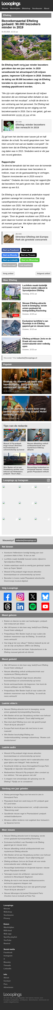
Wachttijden (15, 8)
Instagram (8, 956)
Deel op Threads (28, 255)
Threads (7, 965)
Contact (7, 981)
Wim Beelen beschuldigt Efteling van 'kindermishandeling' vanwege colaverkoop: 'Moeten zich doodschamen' (27, 737)
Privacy (7, 918)
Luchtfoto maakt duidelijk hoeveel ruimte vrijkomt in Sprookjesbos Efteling (34, 288)
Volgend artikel (43, 273)
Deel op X (27, 250)
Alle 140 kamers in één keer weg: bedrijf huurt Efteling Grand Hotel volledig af (25, 411)
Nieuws (5, 8)
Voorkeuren (37, 8)
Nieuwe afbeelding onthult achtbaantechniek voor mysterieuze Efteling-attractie (37, 447)
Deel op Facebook (11, 250)
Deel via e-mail (9, 265)
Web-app (7, 934)
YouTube (7, 940)
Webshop (26, 8)
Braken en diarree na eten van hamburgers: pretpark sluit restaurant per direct (22, 384)
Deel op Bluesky (10, 255)
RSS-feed (8, 930)
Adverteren (8, 987)
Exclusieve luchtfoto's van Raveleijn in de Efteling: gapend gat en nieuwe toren (36, 323)
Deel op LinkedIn (10, 260)
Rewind (7, 943)
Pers (5, 984)
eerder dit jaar (22, 115)
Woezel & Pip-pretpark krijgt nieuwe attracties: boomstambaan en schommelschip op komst (13, 447)
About (46, 8)
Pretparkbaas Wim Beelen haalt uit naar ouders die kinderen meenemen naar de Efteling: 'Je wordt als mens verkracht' (25, 636)
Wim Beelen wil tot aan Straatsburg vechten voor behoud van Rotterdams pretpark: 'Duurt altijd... (13, 470)
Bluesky (7, 962)
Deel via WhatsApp (30, 260)
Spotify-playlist (10, 937)
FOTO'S (15, 297)
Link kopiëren (25, 265)
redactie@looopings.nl (27, 358)
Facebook (8, 952)
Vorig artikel (8, 273)
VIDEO (16, 315)
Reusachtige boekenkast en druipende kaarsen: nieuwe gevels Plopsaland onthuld (38, 469)
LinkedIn (7, 969)
